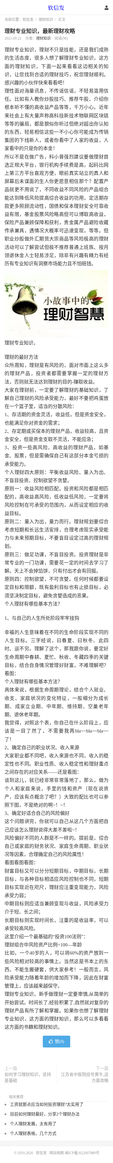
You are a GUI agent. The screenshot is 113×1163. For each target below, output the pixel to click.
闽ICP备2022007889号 (82, 1153)
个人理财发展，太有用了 (33, 1124)
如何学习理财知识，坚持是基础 (28, 1077)
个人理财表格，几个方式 (33, 1133)
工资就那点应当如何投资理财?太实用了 (46, 1104)
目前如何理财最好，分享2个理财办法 (45, 1114)
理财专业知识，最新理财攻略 (40, 31)
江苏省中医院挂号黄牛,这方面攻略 (84, 1077)
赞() (59, 1041)
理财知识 (46, 20)
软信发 (57, 8)
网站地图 (56, 1153)
